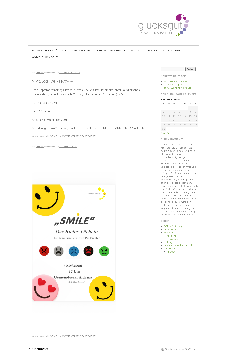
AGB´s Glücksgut (45, 57)
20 (179, 120)
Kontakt (137, 50)
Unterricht (118, 50)
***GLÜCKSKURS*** (175, 81)
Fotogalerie (171, 50)
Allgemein (52, 136)
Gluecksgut (38, 349)
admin (40, 72)
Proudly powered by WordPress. (180, 349)
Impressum (173, 239)
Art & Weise (81, 50)
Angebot (100, 50)
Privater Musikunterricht (178, 245)
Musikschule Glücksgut (50, 50)
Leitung (152, 50)
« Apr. (165, 133)
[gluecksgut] (113, 26)
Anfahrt (171, 236)
